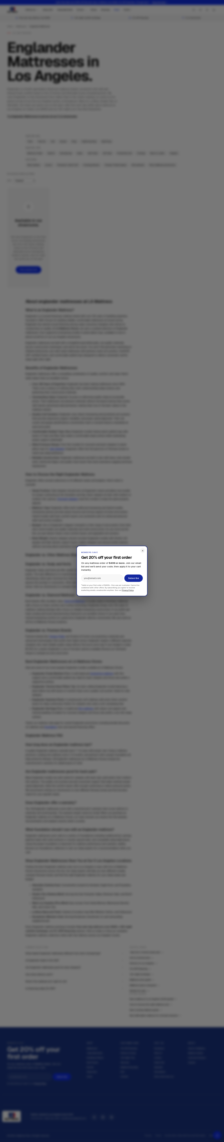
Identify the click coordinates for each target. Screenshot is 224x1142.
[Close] (142, 550)
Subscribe (133, 578)
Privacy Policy (127, 590)
